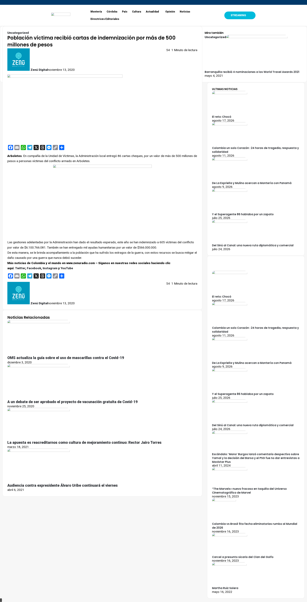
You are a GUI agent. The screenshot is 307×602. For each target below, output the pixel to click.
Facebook (34, 268)
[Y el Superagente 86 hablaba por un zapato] (229, 190)
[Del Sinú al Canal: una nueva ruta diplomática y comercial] (229, 222)
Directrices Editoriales (105, 18)
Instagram (50, 268)
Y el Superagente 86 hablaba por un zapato (243, 214)
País (124, 11)
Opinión (170, 11)
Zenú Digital (39, 70)
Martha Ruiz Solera (225, 588)
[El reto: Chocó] (229, 93)
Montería (96, 11)
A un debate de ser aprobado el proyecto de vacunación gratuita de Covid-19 (72, 402)
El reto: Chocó (221, 117)
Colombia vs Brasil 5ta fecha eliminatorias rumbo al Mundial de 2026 (254, 526)
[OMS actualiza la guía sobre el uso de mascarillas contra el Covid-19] (38, 322)
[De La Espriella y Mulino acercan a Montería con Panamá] (229, 159)
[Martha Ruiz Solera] (229, 564)
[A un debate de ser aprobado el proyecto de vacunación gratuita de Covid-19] (38, 366)
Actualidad (152, 11)
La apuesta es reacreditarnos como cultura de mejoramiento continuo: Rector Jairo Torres (84, 442)
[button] (153, 11)
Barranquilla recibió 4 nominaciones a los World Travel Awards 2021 (252, 72)
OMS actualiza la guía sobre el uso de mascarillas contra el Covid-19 (65, 358)
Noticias (185, 11)
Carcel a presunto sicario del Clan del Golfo (242, 557)
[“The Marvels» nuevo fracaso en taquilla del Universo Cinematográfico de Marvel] (229, 469)
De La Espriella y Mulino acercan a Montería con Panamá (251, 183)
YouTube (67, 268)
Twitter (20, 268)
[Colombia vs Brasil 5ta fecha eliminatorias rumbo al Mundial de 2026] (224, 500)
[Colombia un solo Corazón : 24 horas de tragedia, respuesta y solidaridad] (229, 124)
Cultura (136, 11)
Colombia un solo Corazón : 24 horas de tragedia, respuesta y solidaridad (255, 150)
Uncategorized (18, 33)
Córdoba (112, 11)
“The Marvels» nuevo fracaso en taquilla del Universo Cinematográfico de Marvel (249, 491)
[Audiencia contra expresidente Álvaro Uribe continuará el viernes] (38, 451)
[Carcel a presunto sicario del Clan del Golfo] (229, 535)
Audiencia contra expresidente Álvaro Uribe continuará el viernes (62, 485)
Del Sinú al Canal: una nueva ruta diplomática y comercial (253, 245)
